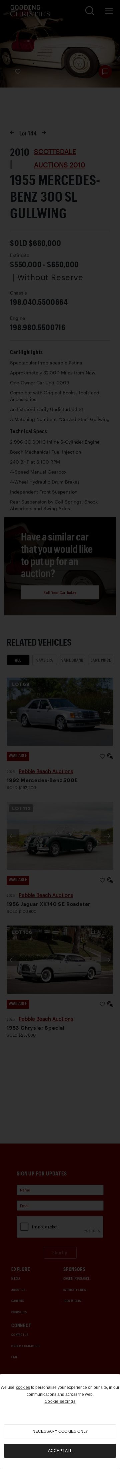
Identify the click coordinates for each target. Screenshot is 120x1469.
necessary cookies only (60, 1431)
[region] (60, 1421)
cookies (23, 1387)
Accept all (60, 1450)
